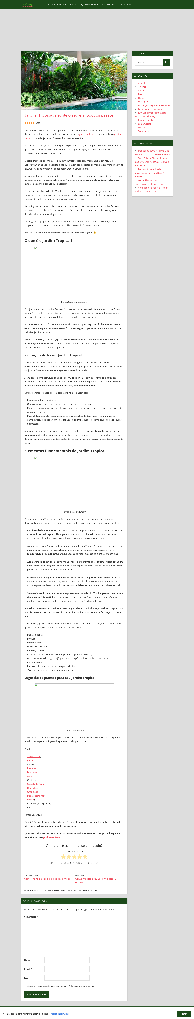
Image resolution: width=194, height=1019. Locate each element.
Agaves (30, 776)
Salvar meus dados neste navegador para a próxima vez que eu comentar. (61, 986)
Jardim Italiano (86, 134)
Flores (141, 97)
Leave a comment (90, 890)
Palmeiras (32, 768)
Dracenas (32, 772)
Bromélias (32, 787)
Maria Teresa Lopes (56, 890)
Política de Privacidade (61, 1014)
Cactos (141, 90)
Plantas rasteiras (35, 795)
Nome (28, 960)
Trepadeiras (144, 131)
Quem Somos (88, 4)
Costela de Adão (35, 783)
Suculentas (143, 127)
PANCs (30, 799)
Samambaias (33, 756)
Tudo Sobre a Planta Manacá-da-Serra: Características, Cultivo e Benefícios (152, 162)
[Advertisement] (97, 32)
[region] (97, 1013)
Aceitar (184, 1014)
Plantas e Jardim (146, 120)
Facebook (108, 4)
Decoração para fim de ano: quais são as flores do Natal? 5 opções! (150, 173)
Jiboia (30, 760)
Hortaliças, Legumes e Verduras (154, 105)
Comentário (31, 916)
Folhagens (143, 101)
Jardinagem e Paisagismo (150, 109)
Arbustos (142, 83)
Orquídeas (32, 791)
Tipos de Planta (55, 4)
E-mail (28, 969)
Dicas (73, 4)
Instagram (125, 4)
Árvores (142, 86)
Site (26, 977)
